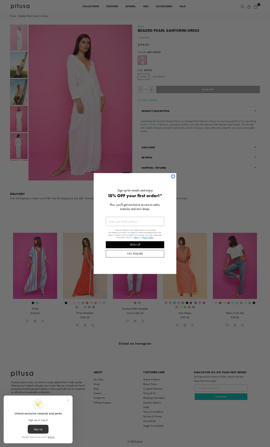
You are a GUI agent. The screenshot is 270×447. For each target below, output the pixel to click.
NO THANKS (135, 254)
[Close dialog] (173, 176)
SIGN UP (135, 245)
